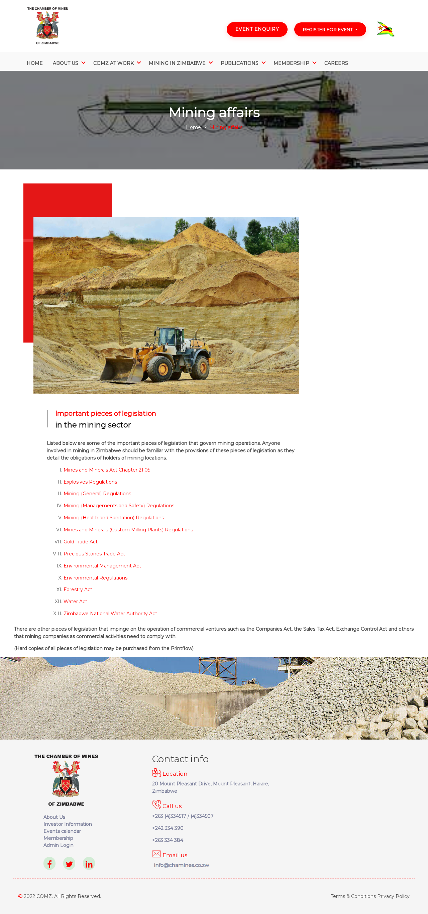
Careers (336, 63)
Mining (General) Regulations (97, 494)
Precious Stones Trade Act (94, 554)
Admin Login (58, 845)
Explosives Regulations (90, 482)
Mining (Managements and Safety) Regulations (119, 506)
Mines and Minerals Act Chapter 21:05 (107, 470)
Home (35, 63)
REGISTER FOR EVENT (328, 29)
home (193, 127)
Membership (58, 838)
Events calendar (62, 831)
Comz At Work (113, 63)
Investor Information (67, 824)
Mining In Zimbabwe (177, 63)
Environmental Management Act (102, 566)
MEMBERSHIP (291, 63)
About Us (65, 63)
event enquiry (257, 29)
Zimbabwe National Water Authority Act (110, 614)
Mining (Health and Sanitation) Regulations (114, 518)
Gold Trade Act (81, 542)
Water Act (75, 602)
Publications (239, 63)
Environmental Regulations (95, 578)
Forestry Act (78, 589)
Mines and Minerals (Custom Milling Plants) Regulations (128, 530)
